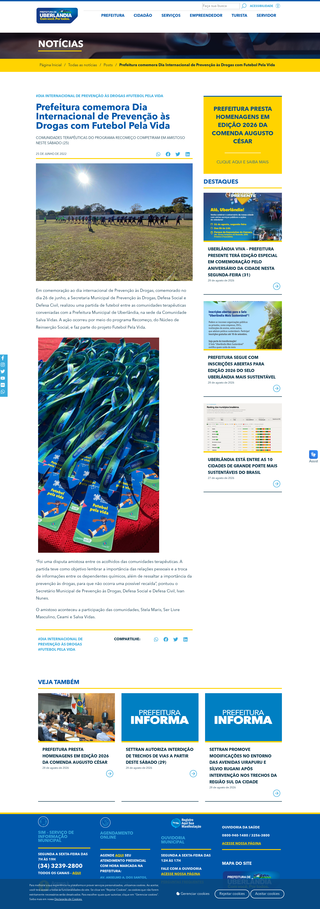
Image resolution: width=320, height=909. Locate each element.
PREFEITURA (113, 16)
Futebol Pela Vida (145, 96)
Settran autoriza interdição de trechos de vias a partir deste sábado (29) (160, 756)
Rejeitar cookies (232, 894)
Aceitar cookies (267, 894)
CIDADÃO (143, 16)
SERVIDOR (266, 16)
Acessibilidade (261, 6)
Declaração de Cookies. (68, 899)
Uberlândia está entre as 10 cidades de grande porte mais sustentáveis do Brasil (242, 466)
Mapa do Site (237, 864)
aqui (76, 873)
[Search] (244, 6)
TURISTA (239, 16)
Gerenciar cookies (194, 894)
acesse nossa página (180, 874)
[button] (158, 154)
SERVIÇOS (171, 16)
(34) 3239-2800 (60, 866)
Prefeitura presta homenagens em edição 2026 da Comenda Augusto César (242, 125)
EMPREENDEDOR (206, 16)
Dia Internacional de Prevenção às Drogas (81, 96)
